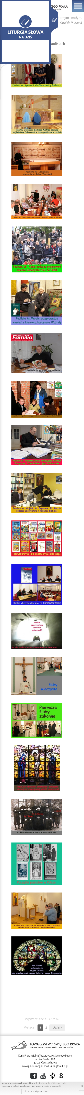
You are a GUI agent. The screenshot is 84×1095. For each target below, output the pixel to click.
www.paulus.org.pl (32, 1066)
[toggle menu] (78, 6)
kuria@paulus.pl (59, 1066)
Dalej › (57, 1027)
